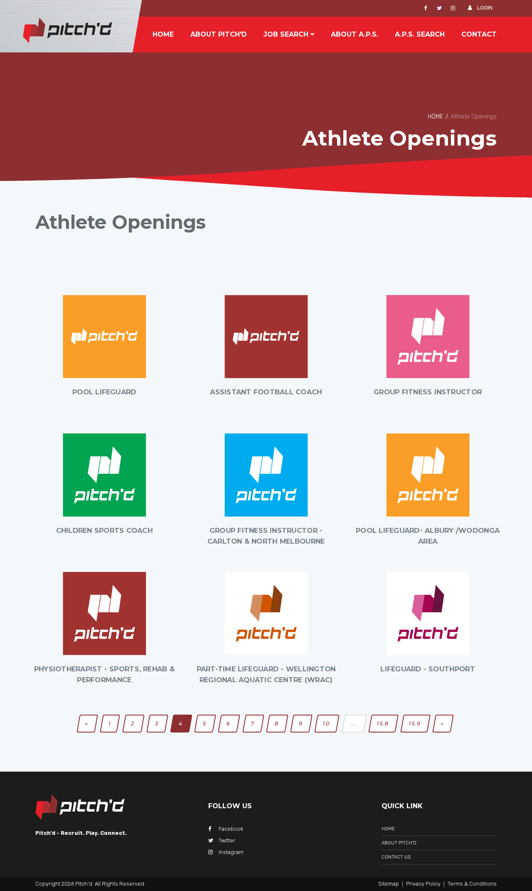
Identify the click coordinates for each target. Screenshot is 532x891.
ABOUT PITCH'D (399, 843)
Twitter (227, 840)
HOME (435, 116)
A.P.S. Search (420, 34)
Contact (479, 34)
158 (383, 723)
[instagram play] (453, 8)
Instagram (231, 852)
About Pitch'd (218, 34)
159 (415, 723)
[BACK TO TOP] (509, 854)
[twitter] (439, 8)
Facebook (231, 829)
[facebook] (425, 8)
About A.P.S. (354, 34)
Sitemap (388, 884)
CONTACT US (396, 857)
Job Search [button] (287, 34)
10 (327, 723)
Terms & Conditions (472, 884)
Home (163, 34)
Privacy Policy (423, 884)
